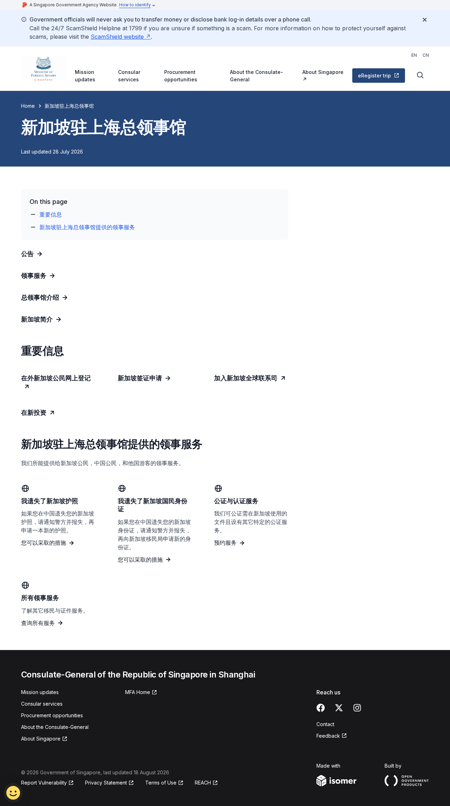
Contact (325, 724)
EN (414, 55)
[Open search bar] (420, 75)
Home (28, 106)
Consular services (129, 75)
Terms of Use (160, 783)
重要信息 (50, 214)
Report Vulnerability (44, 783)
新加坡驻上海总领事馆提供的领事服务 (87, 227)
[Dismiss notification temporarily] (424, 19)
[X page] (339, 708)
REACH (203, 783)
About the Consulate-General (256, 75)
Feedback (328, 736)
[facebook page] (320, 708)
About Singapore (322, 72)
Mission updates (85, 75)
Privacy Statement (106, 783)
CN (426, 55)
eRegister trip (374, 76)
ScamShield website (117, 36)
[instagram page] (357, 708)
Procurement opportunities (180, 75)
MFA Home (137, 692)
